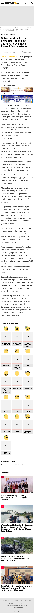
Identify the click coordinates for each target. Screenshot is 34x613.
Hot (2, 506)
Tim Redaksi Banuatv (17, 607)
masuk (10, 465)
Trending (2, 477)
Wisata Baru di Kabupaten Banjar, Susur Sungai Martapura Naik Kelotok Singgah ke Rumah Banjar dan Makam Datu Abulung (17, 528)
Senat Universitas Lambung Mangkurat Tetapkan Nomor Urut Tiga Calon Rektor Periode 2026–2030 (16, 588)
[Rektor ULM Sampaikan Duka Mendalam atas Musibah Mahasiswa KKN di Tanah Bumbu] (17, 545)
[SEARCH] (25, 3)
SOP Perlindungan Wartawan (17, 603)
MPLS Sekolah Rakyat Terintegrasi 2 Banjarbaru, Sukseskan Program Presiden (16, 497)
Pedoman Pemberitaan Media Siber (17, 605)
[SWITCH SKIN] (28, 3)
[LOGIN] (32, 3)
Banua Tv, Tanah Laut (9, 57)
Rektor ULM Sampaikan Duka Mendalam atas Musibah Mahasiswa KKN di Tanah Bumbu (15, 558)
